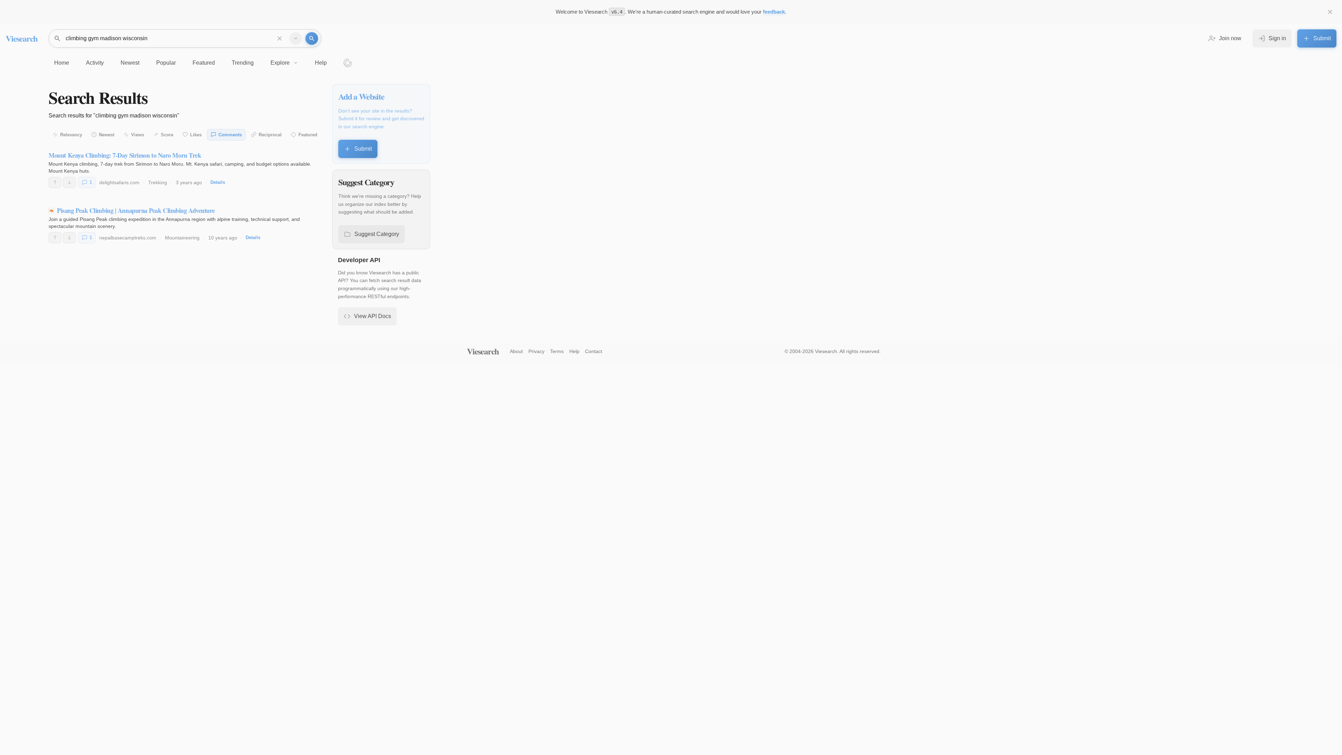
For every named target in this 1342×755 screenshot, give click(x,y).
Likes (196, 134)
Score (167, 134)
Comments (230, 134)
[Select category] (295, 38)
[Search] (311, 38)
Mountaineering (182, 237)
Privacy (536, 351)
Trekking (157, 182)
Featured (307, 134)
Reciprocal (270, 134)
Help (574, 351)
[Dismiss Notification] (1330, 12)
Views (137, 134)
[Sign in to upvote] (55, 182)
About (516, 351)
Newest (106, 134)
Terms (557, 351)
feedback (774, 12)
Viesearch (21, 38)
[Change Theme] (348, 63)
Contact (593, 351)
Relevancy (71, 134)
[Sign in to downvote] (69, 182)
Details (217, 182)
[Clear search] (279, 38)
